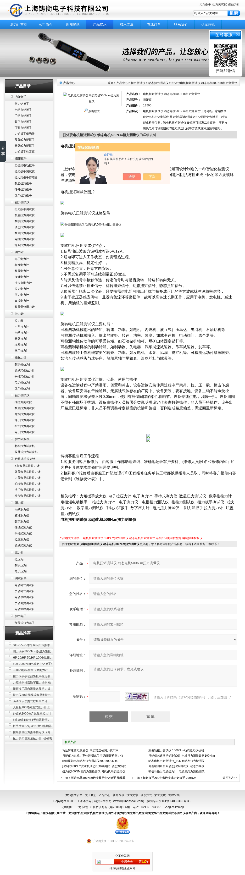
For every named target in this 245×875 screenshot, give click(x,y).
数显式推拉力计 (25, 459)
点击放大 (94, 111)
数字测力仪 (22, 521)
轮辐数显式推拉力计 (27, 483)
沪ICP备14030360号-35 (174, 801)
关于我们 (90, 795)
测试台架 (21, 578)
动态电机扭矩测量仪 (142, 538)
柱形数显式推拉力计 (27, 495)
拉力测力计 (22, 289)
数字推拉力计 (23, 364)
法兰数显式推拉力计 (27, 489)
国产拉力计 (22, 350)
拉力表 (19, 320)
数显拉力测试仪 (25, 408)
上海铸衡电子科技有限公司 (65, 10)
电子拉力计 (22, 332)
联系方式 (146, 795)
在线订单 (154, 24)
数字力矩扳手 (23, 121)
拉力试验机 (22, 439)
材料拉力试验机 (25, 446)
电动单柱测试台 (25, 597)
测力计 (19, 252)
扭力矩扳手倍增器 (26, 177)
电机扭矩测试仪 (93, 538)
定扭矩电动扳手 (25, 165)
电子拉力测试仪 (25, 432)
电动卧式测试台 (25, 585)
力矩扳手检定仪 (25, 151)
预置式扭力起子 (25, 623)
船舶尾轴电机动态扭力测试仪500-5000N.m (89, 761)
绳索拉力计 (22, 344)
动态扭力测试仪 (25, 227)
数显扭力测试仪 (25, 233)
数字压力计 (22, 565)
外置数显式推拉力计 (27, 471)
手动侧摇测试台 (25, 603)
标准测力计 (22, 265)
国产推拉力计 (23, 388)
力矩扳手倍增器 (25, 133)
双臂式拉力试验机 (26, 452)
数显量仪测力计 (25, 306)
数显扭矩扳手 (23, 183)
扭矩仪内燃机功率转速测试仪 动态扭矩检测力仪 (92, 755)
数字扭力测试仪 (25, 221)
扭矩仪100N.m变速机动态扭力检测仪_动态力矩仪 (94, 766)
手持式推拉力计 (25, 376)
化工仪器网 (122, 856)
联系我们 (181, 24)
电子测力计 (22, 259)
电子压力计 (22, 571)
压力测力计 (22, 295)
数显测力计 (22, 271)
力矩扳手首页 (74, 795)
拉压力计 (20, 559)
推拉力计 (234, 4)
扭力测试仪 (219, 4)
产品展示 (99, 24)
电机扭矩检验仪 (192, 538)
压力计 (19, 552)
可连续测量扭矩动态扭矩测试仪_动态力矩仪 (176, 766)
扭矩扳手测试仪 (25, 171)
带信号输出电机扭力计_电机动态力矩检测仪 (176, 771)
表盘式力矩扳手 (25, 145)
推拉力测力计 (23, 283)
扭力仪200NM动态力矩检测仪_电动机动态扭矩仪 (93, 771)
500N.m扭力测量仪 (116, 538)
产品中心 (122, 83)
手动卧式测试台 (25, 591)
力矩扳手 (205, 4)
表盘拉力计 (22, 338)
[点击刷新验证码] (137, 697)
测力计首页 (18, 24)
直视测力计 (22, 301)
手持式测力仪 (23, 533)
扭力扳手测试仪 (25, 209)
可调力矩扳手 (23, 127)
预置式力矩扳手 (25, 139)
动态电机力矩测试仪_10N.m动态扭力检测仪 (176, 761)
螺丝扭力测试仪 (25, 245)
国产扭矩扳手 (23, 195)
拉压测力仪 (22, 539)
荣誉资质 (160, 795)
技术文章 (127, 24)
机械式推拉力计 (25, 370)
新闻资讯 (72, 24)
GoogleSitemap (174, 807)
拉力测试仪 (22, 395)
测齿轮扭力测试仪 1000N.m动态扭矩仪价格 (176, 750)
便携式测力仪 (23, 527)
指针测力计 (22, 277)
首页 (110, 83)
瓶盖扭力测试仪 (25, 215)
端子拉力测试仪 (25, 420)
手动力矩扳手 (23, 115)
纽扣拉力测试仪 (25, 426)
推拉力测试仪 (23, 402)
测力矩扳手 (22, 103)
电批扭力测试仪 (25, 239)
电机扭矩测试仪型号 (169, 538)
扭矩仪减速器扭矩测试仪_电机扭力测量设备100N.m (181, 755)
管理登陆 (174, 795)
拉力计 (19, 313)
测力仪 (19, 502)
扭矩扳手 (21, 158)
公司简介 (45, 24)
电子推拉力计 (23, 382)
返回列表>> (230, 778)
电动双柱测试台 (25, 609)
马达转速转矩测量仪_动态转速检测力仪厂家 (90, 750)
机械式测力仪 (23, 545)
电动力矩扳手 (23, 109)
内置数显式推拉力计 (27, 477)
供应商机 (208, 24)
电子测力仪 (22, 509)
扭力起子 (21, 616)
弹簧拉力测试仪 (25, 414)
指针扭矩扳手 (23, 189)
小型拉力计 (22, 326)
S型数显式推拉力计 (27, 466)
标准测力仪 (22, 515)
